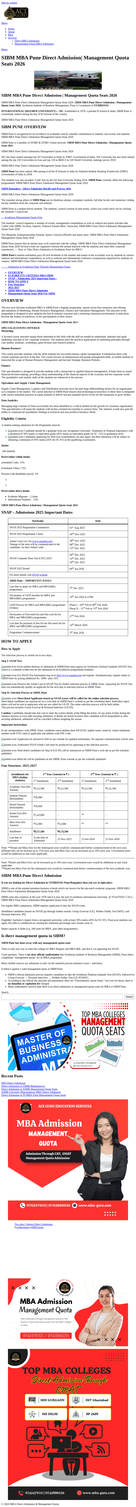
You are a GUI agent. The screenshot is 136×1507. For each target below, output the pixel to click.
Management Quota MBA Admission (34, 43)
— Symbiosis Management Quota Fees (21, 217)
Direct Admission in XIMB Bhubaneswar (23, 1086)
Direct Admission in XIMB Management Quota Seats (29, 1089)
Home (11, 28)
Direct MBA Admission (27, 40)
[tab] (71, 272)
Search (4, 992)
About (11, 31)
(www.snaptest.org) (42, 541)
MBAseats (37, 1227)
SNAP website (39, 574)
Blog (10, 34)
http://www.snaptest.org (69, 675)
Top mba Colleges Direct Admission (34, 1224)
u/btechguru (23, 1227)
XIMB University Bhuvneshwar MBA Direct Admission (31, 1092)
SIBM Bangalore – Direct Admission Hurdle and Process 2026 (36, 188)
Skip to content (9, 2)
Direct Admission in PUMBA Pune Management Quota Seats (33, 1095)
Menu (4, 23)
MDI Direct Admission (13, 1083)
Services (12, 37)
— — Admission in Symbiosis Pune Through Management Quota (35, 266)
